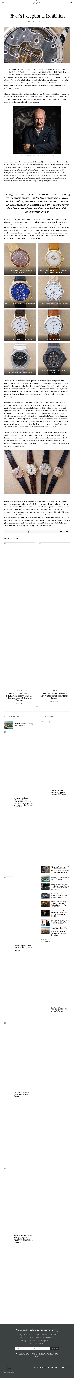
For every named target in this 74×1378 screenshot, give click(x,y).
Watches (37, 10)
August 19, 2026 (20, 703)
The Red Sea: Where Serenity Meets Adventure (23, 724)
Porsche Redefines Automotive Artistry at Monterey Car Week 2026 (59, 792)
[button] (35, 706)
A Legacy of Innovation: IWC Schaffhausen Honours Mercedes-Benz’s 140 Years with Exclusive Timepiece (19, 696)
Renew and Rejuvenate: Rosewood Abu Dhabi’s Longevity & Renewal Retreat (21, 1093)
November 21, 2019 (32, 21)
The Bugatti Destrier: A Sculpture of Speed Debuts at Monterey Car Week (59, 895)
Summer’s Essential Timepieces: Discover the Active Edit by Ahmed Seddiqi (54, 695)
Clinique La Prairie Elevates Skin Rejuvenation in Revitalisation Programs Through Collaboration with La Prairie (23, 1238)
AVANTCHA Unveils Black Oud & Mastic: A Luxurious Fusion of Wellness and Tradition (23, 948)
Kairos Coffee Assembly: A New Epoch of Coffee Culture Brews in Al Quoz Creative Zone (59, 904)
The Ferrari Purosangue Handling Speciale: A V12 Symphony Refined (59, 1009)
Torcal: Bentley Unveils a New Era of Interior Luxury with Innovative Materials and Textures (60, 886)
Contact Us (65, 1368)
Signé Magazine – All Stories (45, 1368)
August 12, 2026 (54, 701)
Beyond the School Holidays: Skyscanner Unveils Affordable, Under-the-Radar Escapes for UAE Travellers (60, 931)
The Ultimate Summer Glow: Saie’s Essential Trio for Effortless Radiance (60, 922)
